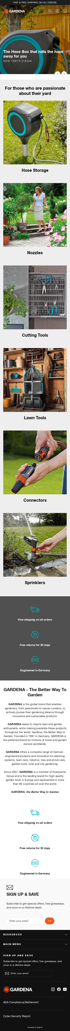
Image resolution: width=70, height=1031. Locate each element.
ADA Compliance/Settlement (21, 1002)
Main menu (12, 944)
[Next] (64, 74)
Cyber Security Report (16, 1016)
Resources (12, 934)
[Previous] (57, 74)
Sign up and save (18, 955)
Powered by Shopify (35, 1027)
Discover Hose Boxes (19, 67)
